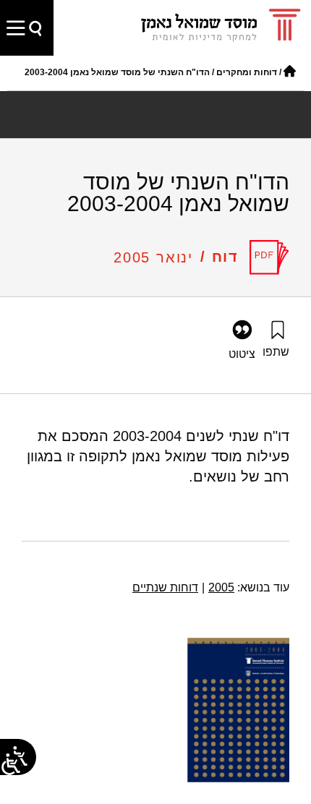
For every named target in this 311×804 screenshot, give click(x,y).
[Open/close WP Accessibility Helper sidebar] (11, 764)
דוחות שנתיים (165, 587)
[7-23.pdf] (269, 257)
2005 (218, 587)
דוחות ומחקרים (246, 72)
